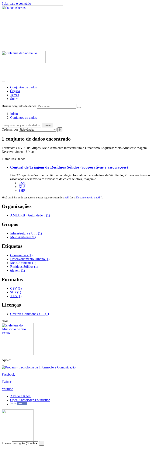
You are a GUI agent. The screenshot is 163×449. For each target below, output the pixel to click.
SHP (22, 190)
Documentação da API (88, 197)
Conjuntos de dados (23, 87)
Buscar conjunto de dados (19, 106)
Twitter (6, 381)
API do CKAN (20, 396)
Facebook (8, 374)
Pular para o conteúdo (16, 3)
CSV (22, 183)
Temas (14, 95)
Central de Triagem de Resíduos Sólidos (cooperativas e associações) (69, 167)
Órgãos (15, 91)
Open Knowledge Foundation (30, 400)
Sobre (14, 98)
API (67, 197)
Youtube (7, 389)
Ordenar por (10, 129)
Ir (60, 129)
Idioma (6, 443)
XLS (22, 186)
